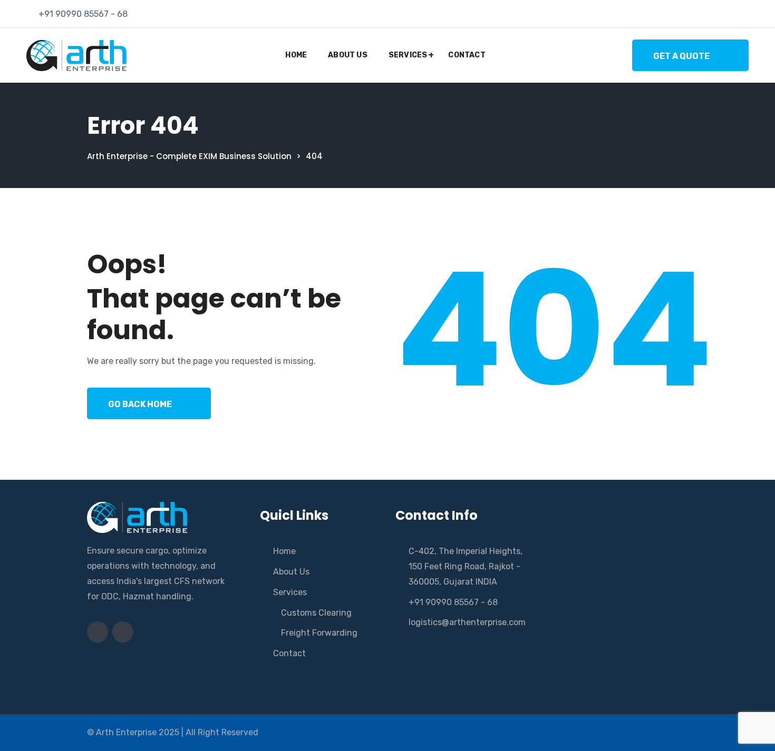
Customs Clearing (316, 613)
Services (408, 55)
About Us (347, 55)
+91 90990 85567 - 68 (83, 14)
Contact (466, 55)
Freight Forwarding (319, 633)
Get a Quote (681, 56)
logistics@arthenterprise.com (467, 622)
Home (296, 55)
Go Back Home (140, 404)
